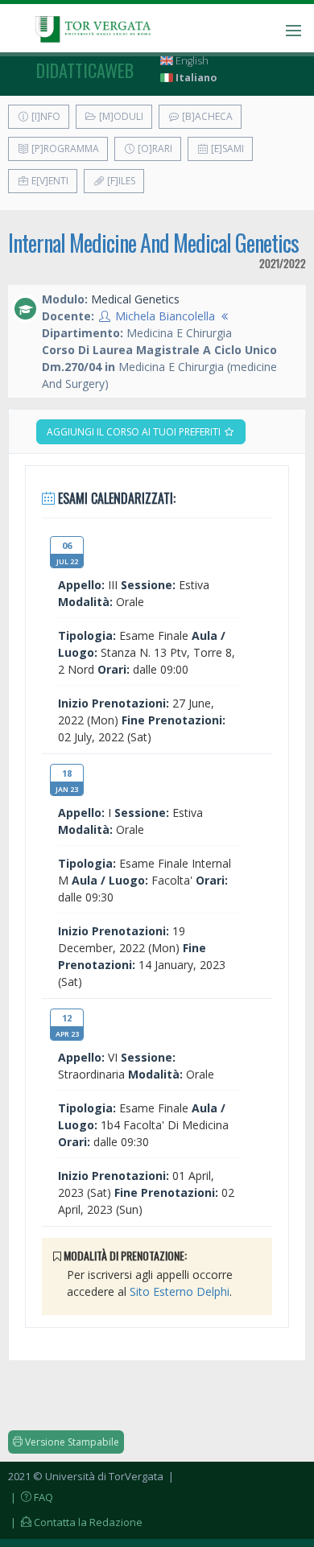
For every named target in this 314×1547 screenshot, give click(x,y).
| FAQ (30, 1497)
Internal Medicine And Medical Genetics (153, 242)
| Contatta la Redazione (75, 1522)
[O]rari (153, 148)
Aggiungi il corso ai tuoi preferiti (135, 432)
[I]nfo (44, 116)
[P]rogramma (64, 148)
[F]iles (120, 181)
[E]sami (226, 148)
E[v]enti (48, 181)
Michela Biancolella (165, 316)
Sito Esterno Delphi (179, 1291)
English (191, 61)
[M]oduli (120, 116)
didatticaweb (85, 70)
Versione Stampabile (71, 1442)
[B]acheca (206, 116)
